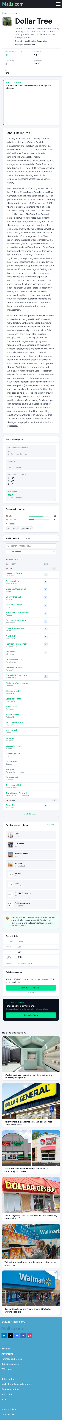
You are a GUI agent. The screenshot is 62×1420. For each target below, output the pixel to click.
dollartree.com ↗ (25, 963)
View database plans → (31, 987)
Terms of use (8, 1414)
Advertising (7, 1353)
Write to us (7, 1369)
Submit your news (11, 1364)
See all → (51, 825)
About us (6, 1348)
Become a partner (10, 1389)
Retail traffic (8, 1379)
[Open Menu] (58, 4)
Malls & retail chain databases (17, 1384)
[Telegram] (16, 1335)
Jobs (4, 1399)
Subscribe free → (31, 1015)
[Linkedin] (4, 1335)
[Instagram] (29, 1335)
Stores (13, 13)
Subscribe (7, 1394)
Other (20, 941)
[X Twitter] (10, 1335)
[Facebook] (23, 1335)
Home (4, 13)
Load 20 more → (31, 814)
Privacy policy (9, 1409)
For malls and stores (12, 1359)
